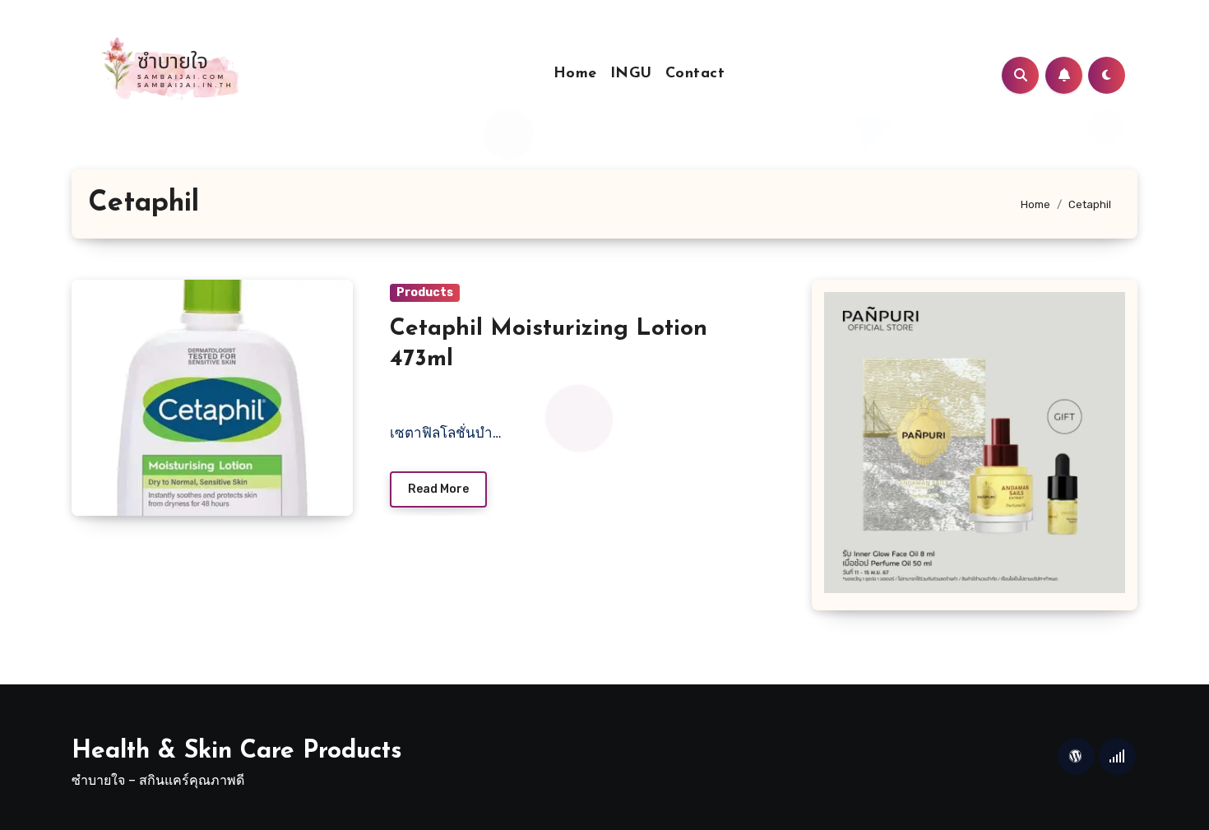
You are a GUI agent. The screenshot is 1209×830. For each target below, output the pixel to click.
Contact (695, 74)
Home (575, 74)
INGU (631, 74)
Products (424, 292)
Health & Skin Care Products (237, 751)
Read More (438, 489)
